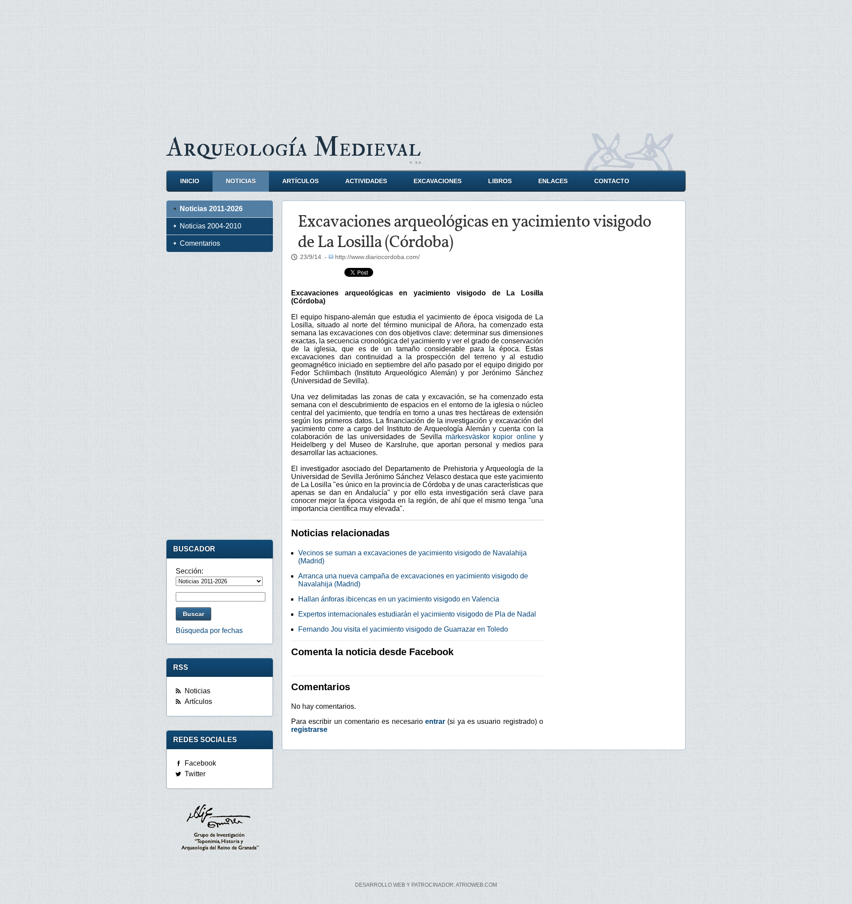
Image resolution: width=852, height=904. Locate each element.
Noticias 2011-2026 (211, 208)
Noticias (241, 181)
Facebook (200, 763)
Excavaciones (438, 181)
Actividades (366, 181)
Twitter (195, 774)
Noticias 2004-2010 (210, 226)
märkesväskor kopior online (491, 436)
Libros (500, 181)
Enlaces (553, 181)
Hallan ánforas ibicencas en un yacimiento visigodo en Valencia (398, 599)
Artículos (300, 181)
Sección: (189, 571)
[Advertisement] (426, 62)
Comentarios (200, 243)
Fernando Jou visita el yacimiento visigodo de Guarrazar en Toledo (403, 629)
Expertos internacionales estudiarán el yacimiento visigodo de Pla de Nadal (417, 614)
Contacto (611, 181)
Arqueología (293, 147)
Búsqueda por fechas (209, 630)
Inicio (189, 181)
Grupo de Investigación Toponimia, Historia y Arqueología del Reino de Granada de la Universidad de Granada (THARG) (219, 828)
